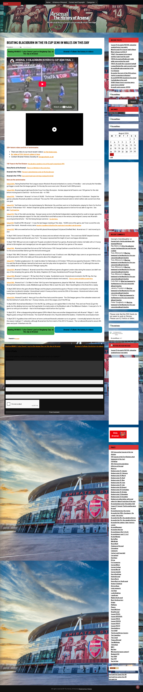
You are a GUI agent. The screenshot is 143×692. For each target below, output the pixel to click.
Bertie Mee (114, 539)
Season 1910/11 (115, 623)
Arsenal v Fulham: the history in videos (89, 346)
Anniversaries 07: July (118, 485)
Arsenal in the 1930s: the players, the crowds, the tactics (122, 514)
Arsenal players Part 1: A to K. (120, 532)
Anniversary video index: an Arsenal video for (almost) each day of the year (123, 500)
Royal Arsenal (115, 612)
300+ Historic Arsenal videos (120, 464)
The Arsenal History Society (119, 633)
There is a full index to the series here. (38, 168)
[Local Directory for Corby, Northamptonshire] (114, 668)
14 (126, 145)
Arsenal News (115, 338)
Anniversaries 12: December (119, 497)
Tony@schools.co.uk (46, 156)
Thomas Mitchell (116, 640)
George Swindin (116, 572)
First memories (115, 562)
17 (111, 148)
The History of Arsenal (71, 17)
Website (9, 393)
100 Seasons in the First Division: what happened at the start (123, 458)
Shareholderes (115, 628)
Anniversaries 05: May (118, 480)
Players (113, 607)
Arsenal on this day (117, 529)
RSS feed (127, 346)
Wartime (113, 649)
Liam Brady (114, 595)
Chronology (114, 548)
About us (113, 468)
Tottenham (114, 645)
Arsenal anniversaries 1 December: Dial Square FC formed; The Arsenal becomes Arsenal (123, 506)
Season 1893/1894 (116, 616)
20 (123, 148)
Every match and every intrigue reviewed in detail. (38, 176)
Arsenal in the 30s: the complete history (123, 518)
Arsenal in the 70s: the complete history (123, 520)
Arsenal (17, 339)
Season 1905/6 (115, 619)
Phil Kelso (114, 605)
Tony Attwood (27, 47)
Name (8, 379)
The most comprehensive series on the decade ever (38, 172)
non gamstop (113, 679)
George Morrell (115, 569)
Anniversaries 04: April (118, 478)
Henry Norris (115, 579)
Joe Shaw (114, 591)
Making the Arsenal (117, 598)
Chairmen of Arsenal (117, 546)
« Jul (111, 157)
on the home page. (50, 152)
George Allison (115, 565)
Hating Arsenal (115, 576)
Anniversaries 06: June (118, 482)
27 (122, 151)
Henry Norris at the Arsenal (119, 581)
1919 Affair (114, 461)
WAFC (112, 647)
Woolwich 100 (115, 654)
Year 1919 (114, 659)
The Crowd (114, 638)
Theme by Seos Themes (85, 689)
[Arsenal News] (115, 94)
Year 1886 (114, 656)
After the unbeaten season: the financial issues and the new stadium (123, 248)
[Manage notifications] (138, 687)
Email (8, 386)
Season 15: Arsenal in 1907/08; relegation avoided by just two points (123, 351)
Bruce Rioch (114, 544)
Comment (10, 360)
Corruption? (114, 555)
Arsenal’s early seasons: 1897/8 (120, 87)
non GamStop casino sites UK (117, 674)
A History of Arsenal (60, 2)
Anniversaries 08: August (119, 487)
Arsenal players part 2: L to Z (119, 534)
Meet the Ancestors (117, 600)
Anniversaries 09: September (120, 490)
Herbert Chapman (116, 583)
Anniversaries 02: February (119, 473)
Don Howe (114, 558)
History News (115, 586)
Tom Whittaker (115, 642)
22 (130, 148)
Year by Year (114, 661)
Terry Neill (114, 630)
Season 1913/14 (115, 614)
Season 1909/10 (116, 621)
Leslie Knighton (116, 593)
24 (111, 151)
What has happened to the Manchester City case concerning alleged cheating (123, 255)
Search (133, 102)
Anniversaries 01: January (119, 471)
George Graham (116, 567)
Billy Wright (114, 541)
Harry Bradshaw (116, 574)
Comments (114, 551)
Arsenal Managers (116, 527)
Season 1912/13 (115, 626)
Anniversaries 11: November (119, 494)
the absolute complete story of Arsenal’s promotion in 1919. (46, 164)
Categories (91, 2)
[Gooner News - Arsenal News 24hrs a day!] (115, 126)
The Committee (115, 635)
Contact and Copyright (77, 2)
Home (48, 2)
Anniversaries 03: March (118, 475)
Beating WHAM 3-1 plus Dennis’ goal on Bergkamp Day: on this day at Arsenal (32, 346)
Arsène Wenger (115, 537)
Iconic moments (116, 588)
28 (126, 151)
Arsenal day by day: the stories (120, 511)
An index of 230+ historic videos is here (25, 154)
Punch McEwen (115, 609)
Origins (113, 602)
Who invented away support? (120, 652)
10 (111, 145)
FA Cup (113, 560)
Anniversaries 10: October (119, 492)
